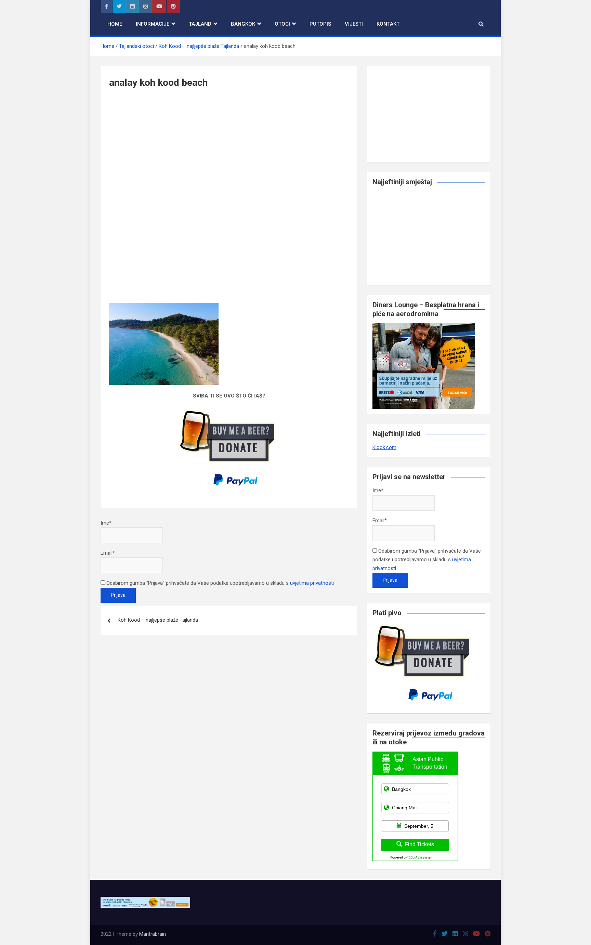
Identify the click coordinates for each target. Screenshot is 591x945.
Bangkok (243, 24)
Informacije (152, 24)
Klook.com (384, 447)
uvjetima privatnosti (312, 583)
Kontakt (388, 24)
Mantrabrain (152, 934)
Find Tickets (419, 844)
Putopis (320, 24)
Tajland (200, 24)
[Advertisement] (229, 150)
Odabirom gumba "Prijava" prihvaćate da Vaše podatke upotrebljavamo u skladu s (219, 583)
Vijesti (354, 24)
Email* (108, 553)
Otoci (282, 24)
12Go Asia (414, 857)
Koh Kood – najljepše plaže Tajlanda (158, 620)
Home (114, 24)
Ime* (106, 523)
